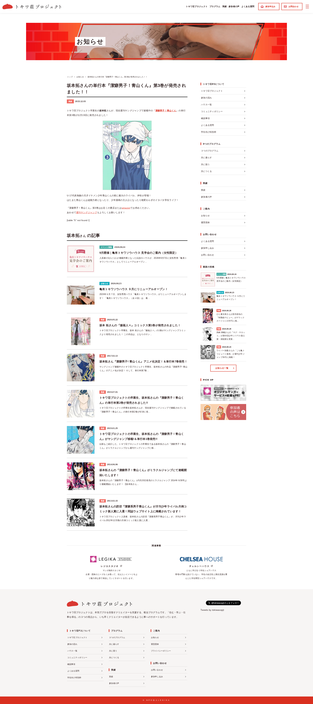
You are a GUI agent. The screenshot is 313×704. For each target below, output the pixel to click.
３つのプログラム (209, 151)
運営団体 (205, 222)
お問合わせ (293, 6)
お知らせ (205, 215)
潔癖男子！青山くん (165, 110)
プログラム (214, 6)
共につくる (206, 171)
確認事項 (205, 118)
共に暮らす (206, 157)
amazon (126, 208)
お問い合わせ (207, 255)
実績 (224, 6)
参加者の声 (234, 6)
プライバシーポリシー (161, 651)
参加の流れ (206, 98)
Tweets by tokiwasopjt (212, 610)
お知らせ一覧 (221, 368)
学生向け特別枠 (208, 132)
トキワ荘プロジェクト (197, 6)
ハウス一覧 (206, 104)
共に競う (205, 164)
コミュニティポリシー (212, 111)
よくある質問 (247, 6)
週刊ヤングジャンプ (86, 212)
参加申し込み (207, 248)
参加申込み (270, 6)
